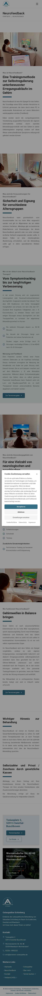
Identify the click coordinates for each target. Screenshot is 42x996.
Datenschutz (23, 522)
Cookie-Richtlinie (11, 522)
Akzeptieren (21, 507)
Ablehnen (21, 512)
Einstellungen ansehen (21, 517)
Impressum (32, 522)
